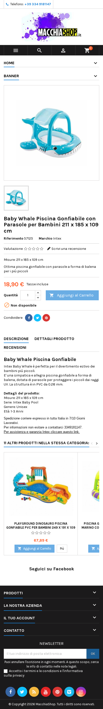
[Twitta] (37, 318)
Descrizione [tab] (16, 338)
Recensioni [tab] (15, 347)
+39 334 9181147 (37, 4)
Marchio (45, 238)
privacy (18, 675)
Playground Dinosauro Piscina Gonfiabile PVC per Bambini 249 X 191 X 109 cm (40, 527)
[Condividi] (28, 318)
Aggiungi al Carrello (72, 295)
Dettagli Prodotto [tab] (54, 338)
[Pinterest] (46, 318)
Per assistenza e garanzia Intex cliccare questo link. (42, 432)
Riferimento (13, 238)
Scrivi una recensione (69, 249)
